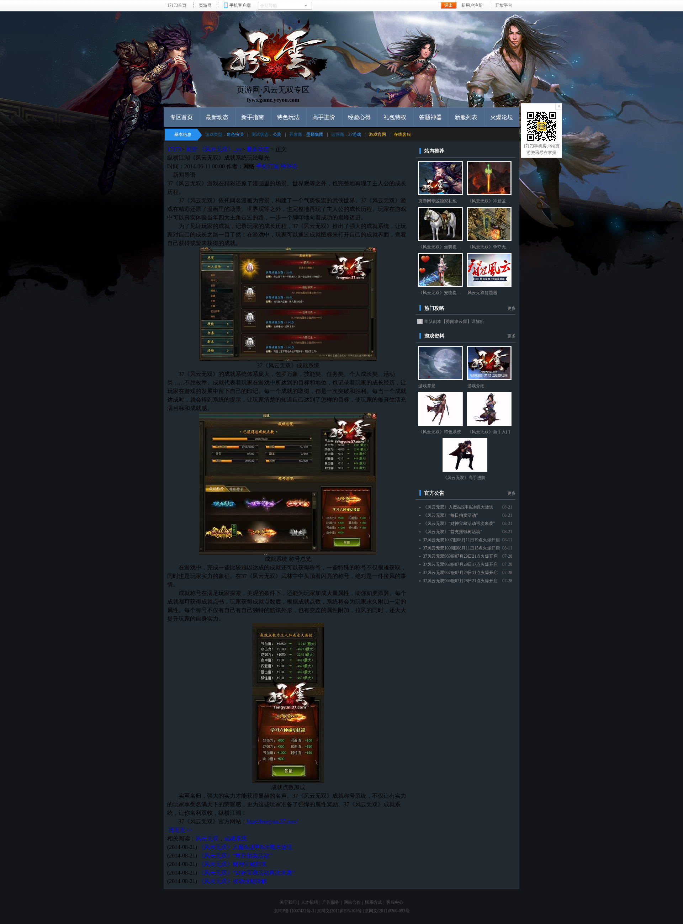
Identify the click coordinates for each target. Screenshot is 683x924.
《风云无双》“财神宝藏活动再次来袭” (246, 873)
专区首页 (181, 117)
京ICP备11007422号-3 (294, 910)
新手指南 (252, 117)
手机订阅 (267, 166)
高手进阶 (323, 117)
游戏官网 (377, 134)
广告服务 (330, 902)
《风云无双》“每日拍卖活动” (235, 856)
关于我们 (288, 902)
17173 (174, 149)
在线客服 (402, 134)
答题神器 (430, 117)
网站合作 (352, 902)
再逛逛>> (180, 830)
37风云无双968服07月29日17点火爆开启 (460, 564)
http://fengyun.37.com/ (272, 821)
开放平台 (503, 5)
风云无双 (207, 838)
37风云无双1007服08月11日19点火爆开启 (461, 539)
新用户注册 (472, 5)
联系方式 (373, 902)
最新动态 (217, 117)
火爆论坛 (501, 117)
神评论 (288, 166)
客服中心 (394, 902)
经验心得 (359, 117)
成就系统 (235, 838)
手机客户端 (240, 5)
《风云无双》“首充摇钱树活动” (452, 531)
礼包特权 (394, 117)
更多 (511, 308)
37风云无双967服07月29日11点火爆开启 (460, 572)
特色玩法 (288, 117)
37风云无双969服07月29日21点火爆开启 (460, 556)
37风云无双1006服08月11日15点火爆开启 (461, 548)
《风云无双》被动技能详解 (232, 881)
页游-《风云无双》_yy (214, 149)
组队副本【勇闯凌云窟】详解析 (454, 321)
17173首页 (176, 5)
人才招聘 (309, 902)
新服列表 (466, 117)
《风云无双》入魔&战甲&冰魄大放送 (245, 847)
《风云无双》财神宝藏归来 (232, 864)
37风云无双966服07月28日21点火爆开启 (460, 580)
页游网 (205, 5)
